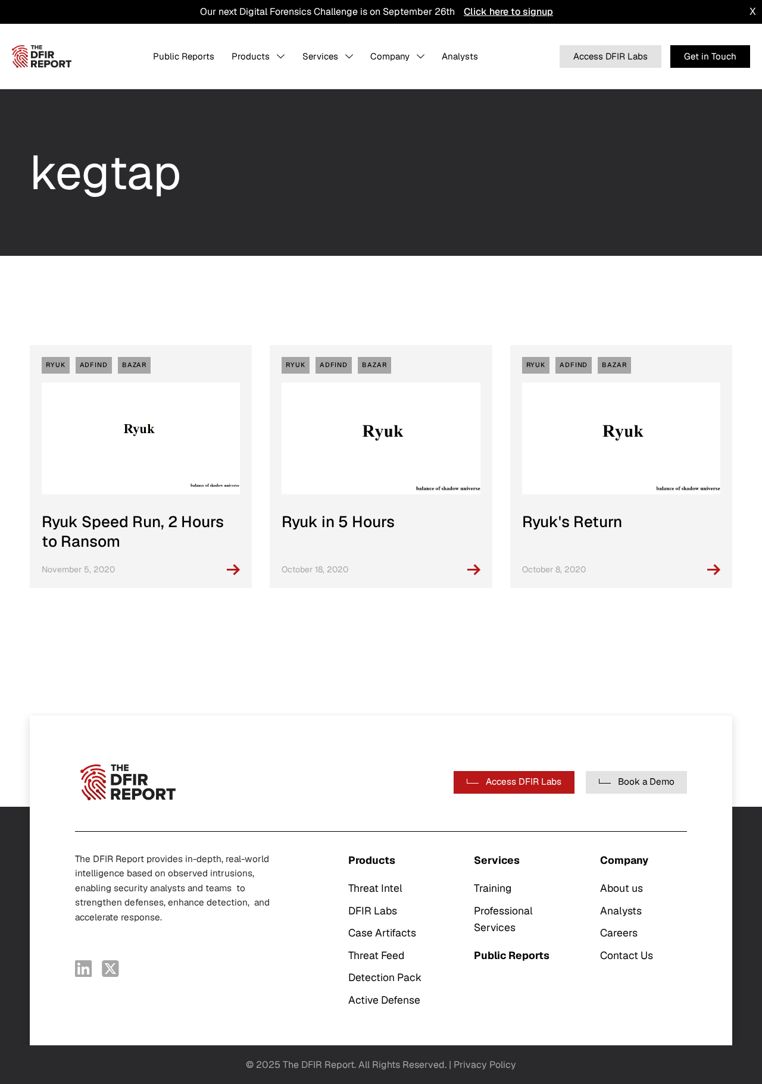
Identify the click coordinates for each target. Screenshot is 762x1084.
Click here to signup (508, 11)
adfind (94, 365)
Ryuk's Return (572, 522)
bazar (134, 365)
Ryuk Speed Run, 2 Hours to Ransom (133, 532)
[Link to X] (110, 968)
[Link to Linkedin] (83, 968)
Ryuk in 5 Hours (338, 522)
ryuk (55, 365)
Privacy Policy (485, 1064)
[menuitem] (183, 56)
